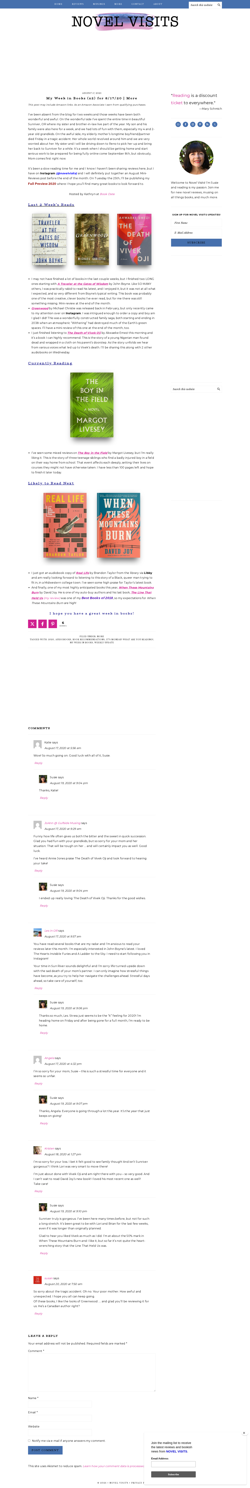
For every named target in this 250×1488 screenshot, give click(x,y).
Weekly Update (104, 643)
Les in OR (51, 930)
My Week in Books (81, 643)
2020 (51, 639)
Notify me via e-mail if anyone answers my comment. (69, 1440)
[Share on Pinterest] (52, 624)
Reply (38, 763)
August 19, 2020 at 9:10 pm (68, 1211)
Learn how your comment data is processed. (114, 1466)
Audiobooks (63, 639)
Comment (36, 1351)
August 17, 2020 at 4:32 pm (62, 1063)
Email (33, 1412)
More (100, 636)
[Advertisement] (125, 61)
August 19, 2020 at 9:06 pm (69, 1008)
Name (33, 1398)
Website (33, 1426)
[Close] (244, 1432)
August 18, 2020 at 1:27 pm (62, 1154)
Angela (49, 1058)
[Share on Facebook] (42, 624)
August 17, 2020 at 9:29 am (62, 828)
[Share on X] (32, 624)
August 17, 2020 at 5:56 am (62, 748)
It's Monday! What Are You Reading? (129, 639)
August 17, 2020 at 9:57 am (62, 936)
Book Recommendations (89, 639)
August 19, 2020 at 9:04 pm (69, 783)
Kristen (49, 1148)
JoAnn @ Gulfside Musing (62, 823)
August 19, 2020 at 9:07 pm (68, 1103)
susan (48, 1278)
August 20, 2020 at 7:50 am (63, 1284)
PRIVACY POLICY (142, 1483)
